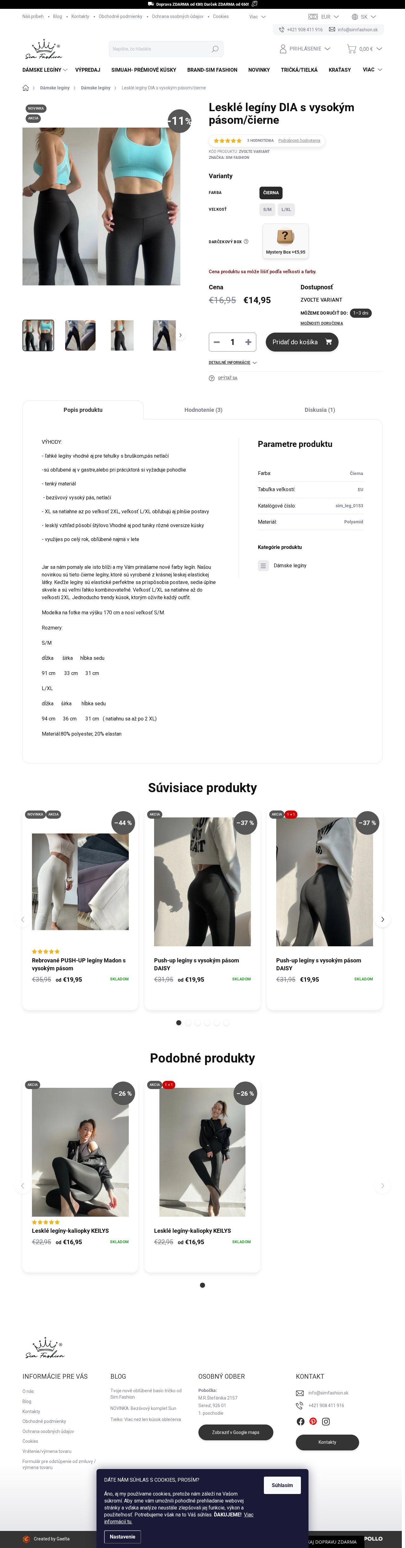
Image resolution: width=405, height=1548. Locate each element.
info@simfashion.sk (328, 1392)
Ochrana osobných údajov (177, 16)
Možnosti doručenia (322, 323)
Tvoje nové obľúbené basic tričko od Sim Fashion (146, 1394)
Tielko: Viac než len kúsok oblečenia (145, 1419)
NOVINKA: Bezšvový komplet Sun (143, 1408)
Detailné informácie (229, 362)
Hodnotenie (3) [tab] (203, 410)
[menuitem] (45, 70)
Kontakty (80, 16)
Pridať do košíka (295, 342)
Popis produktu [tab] (83, 410)
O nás (28, 1391)
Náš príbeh (33, 16)
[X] (313, 1421)
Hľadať (215, 48)
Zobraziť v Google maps (235, 1432)
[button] (179, 1022)
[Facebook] (300, 1421)
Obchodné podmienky (120, 16)
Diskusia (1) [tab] (320, 410)
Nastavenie (122, 1537)
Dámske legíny (290, 566)
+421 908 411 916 (326, 1405)
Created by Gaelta (52, 1538)
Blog (57, 16)
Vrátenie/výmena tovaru (47, 1451)
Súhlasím (282, 1485)
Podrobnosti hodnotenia (299, 140)
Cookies (221, 16)
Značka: (229, 157)
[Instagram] (326, 1421)
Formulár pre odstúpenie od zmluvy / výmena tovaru (59, 1464)
